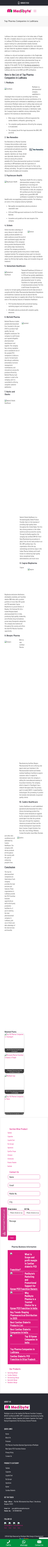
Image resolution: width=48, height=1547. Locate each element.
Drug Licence (12, 1209)
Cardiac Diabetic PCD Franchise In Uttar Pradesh (22, 1358)
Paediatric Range (12, 1382)
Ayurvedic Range (12, 1380)
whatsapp (23, 1545)
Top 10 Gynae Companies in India (31, 1339)
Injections (10, 1148)
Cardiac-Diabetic (10, 1490)
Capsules (10, 1136)
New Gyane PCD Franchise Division (16, 1449)
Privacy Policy (9, 1452)
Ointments (11, 1159)
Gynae (7, 1487)
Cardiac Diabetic (12, 1375)
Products (8, 1441)
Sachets (10, 1166)
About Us (8, 1438)
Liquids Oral (11, 1140)
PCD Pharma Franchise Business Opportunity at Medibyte (22, 1445)
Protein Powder (12, 1162)
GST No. (27, 1209)
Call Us (8, 1545)
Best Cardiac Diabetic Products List (20, 1324)
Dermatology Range (13, 1378)
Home (7, 1434)
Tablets (10, 1133)
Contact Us (9, 1456)
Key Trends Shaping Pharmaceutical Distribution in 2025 (23, 1315)
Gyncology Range (13, 1373)
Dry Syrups (11, 1144)
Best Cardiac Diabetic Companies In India (20, 1331)
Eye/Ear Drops (12, 1151)
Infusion (10, 1155)
